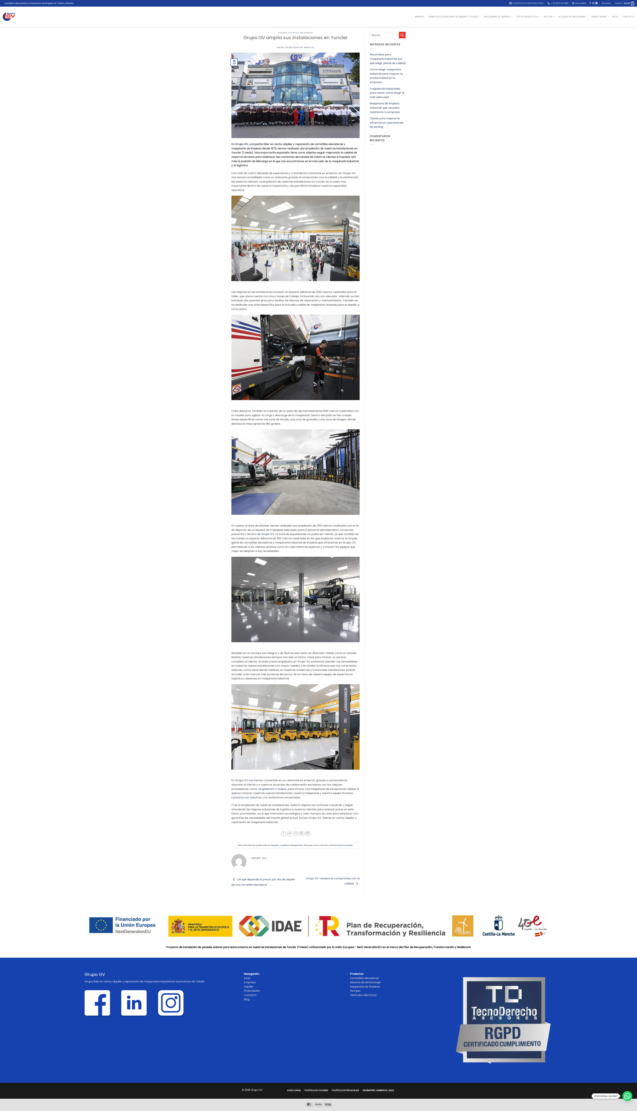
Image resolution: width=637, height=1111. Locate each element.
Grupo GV (309, 47)
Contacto (628, 16)
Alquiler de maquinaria (571, 16)
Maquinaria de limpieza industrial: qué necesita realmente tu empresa (385, 108)
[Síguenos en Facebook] (590, 3)
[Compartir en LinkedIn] (307, 833)
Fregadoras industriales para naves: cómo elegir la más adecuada (387, 93)
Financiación (252, 991)
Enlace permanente (342, 845)
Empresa (419, 16)
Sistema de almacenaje (365, 982)
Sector (548, 16)
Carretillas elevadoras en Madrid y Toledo (453, 16)
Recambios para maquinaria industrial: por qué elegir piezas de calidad (388, 59)
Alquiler (282, 32)
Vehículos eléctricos (363, 995)
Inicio (247, 978)
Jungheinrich (266, 789)
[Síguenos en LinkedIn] (597, 3)
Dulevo (282, 789)
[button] (579, 3)
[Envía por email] (295, 833)
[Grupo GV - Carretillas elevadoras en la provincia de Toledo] (11, 16)
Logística (293, 32)
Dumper (355, 991)
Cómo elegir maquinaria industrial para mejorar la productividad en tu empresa (386, 76)
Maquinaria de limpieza (497, 16)
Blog (615, 16)
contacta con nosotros (246, 797)
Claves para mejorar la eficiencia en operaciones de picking (386, 122)
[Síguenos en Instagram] (593, 3)
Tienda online (598, 16)
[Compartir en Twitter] (289, 833)
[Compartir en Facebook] (283, 833)
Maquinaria (306, 32)
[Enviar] (402, 35)
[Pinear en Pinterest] (301, 833)
